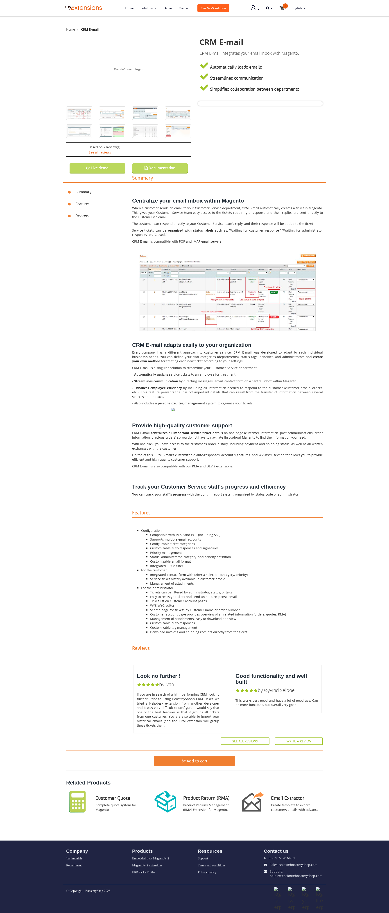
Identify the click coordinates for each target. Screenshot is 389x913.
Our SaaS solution (213, 8)
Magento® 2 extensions (147, 865)
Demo (167, 8)
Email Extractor (287, 797)
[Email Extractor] (253, 801)
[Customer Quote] (77, 801)
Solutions (147, 8)
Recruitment (74, 865)
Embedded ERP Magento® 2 (150, 858)
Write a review (299, 741)
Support (203, 858)
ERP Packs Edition (144, 872)
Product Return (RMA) (206, 797)
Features (83, 203)
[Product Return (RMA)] (165, 801)
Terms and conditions (211, 865)
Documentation (161, 167)
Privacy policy (207, 872)
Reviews (82, 215)
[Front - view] (227, 262)
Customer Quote (112, 797)
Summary (83, 191)
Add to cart (196, 761)
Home (129, 8)
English (297, 8)
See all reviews (100, 152)
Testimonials (74, 858)
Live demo (99, 167)
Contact (184, 8)
